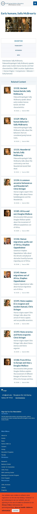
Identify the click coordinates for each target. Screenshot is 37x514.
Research (4, 461)
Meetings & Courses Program (10, 475)
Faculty (3, 455)
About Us (4, 435)
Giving (3, 449)
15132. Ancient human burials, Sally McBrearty (22, 91)
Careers (3, 446)
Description (18, 41)
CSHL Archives (5, 484)
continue (15, 510)
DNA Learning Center (7, 472)
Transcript (18, 45)
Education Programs (7, 452)
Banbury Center (6, 464)
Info (18, 55)
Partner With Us (6, 444)
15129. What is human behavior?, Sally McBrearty (21, 122)
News (3, 441)
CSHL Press (4, 469)
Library (3, 487)
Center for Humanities (8, 467)
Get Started (4, 413)
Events (3, 438)
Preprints (4, 490)
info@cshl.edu (7, 395)
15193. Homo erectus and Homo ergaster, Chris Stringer (23, 335)
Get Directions (20, 398)
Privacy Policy (7, 505)
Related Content (18, 82)
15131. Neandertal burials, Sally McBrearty (22, 152)
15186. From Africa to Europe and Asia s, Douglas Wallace (23, 363)
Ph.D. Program (5, 478)
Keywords (18, 50)
